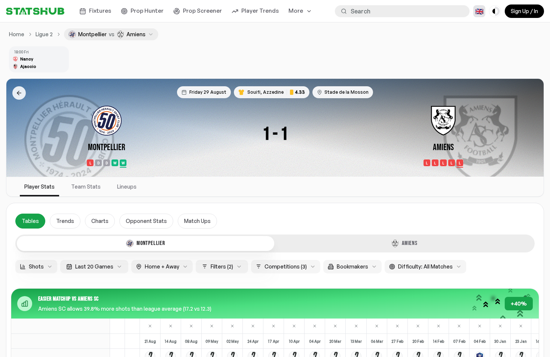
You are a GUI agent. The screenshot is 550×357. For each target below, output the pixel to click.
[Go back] (19, 93)
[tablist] (275, 243)
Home (16, 34)
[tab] (145, 243)
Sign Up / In (524, 11)
